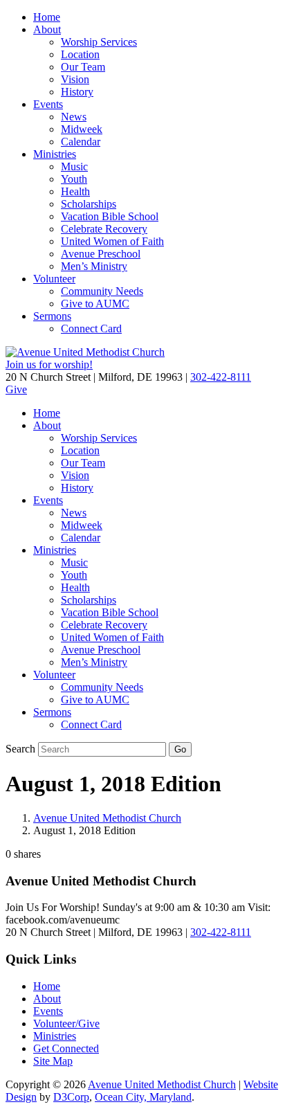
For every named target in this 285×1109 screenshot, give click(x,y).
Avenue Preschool (100, 254)
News (73, 117)
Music (74, 166)
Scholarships (88, 204)
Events (48, 104)
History (77, 92)
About (47, 29)
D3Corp (71, 1097)
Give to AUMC (95, 303)
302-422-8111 (220, 377)
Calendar (80, 141)
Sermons (52, 316)
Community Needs (102, 291)
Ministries (54, 154)
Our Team (83, 67)
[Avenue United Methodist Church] (85, 352)
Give (16, 389)
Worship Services (99, 42)
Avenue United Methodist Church (107, 818)
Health (75, 191)
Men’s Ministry (94, 266)
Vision (75, 79)
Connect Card (91, 328)
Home (46, 17)
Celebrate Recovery (104, 229)
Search (20, 749)
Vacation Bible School (109, 216)
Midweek (81, 129)
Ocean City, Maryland (143, 1097)
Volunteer (54, 279)
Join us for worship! (49, 364)
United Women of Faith (112, 241)
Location (80, 54)
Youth (74, 179)
